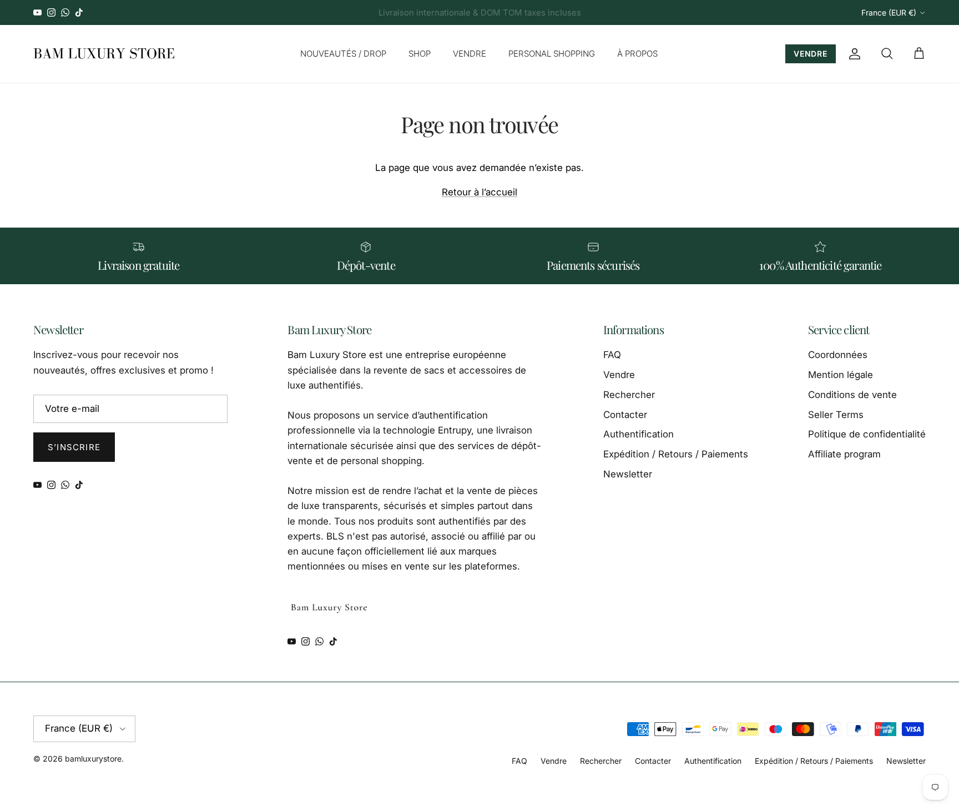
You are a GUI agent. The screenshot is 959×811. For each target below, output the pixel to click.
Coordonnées (837, 354)
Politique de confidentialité (867, 434)
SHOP (419, 53)
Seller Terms (836, 414)
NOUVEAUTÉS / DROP (343, 53)
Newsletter (627, 474)
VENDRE (469, 53)
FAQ (612, 354)
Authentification (638, 434)
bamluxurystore (93, 758)
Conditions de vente (852, 394)
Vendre (619, 374)
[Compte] (852, 54)
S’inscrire (74, 447)
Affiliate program (844, 454)
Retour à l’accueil (479, 192)
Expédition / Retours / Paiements (675, 454)
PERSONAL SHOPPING (551, 53)
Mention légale (840, 374)
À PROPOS (637, 53)
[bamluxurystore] (104, 54)
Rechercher (629, 394)
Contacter (625, 414)
